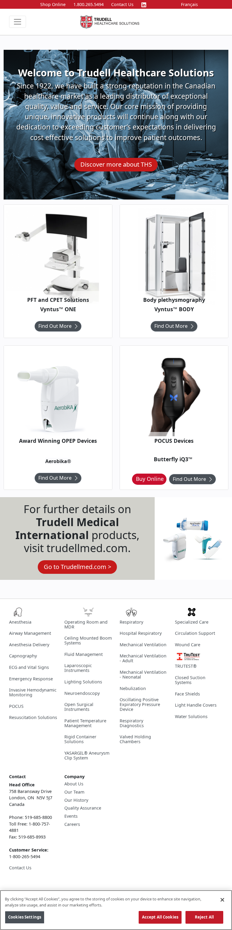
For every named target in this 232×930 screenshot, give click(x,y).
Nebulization (133, 688)
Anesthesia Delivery (29, 644)
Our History (76, 800)
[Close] (222, 899)
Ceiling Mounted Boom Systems (88, 640)
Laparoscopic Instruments (78, 668)
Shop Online (53, 4)
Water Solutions (191, 716)
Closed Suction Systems (190, 680)
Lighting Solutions (83, 682)
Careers (72, 824)
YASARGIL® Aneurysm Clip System (86, 755)
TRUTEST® (186, 666)
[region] (116, 910)
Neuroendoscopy (82, 693)
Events (71, 816)
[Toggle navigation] (17, 22)
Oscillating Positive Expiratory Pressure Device (140, 704)
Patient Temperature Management (85, 723)
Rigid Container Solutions (80, 739)
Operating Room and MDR (86, 624)
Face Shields (187, 694)
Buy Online (150, 478)
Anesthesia (20, 622)
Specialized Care (191, 622)
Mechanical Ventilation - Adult (143, 658)
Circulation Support (195, 633)
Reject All (204, 917)
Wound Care (187, 644)
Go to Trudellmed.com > (77, 567)
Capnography (23, 656)
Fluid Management (83, 654)
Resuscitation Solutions (33, 717)
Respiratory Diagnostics (132, 723)
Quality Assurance (82, 808)
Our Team (74, 792)
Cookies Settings (24, 917)
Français (189, 4)
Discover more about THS (116, 164)
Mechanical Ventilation (143, 644)
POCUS (16, 706)
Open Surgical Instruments (78, 706)
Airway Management (30, 633)
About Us (73, 783)
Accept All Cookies (160, 917)
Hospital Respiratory (141, 633)
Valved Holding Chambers (135, 739)
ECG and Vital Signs (29, 667)
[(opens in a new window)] (143, 4)
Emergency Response (31, 679)
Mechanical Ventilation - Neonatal (143, 674)
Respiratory (131, 622)
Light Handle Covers (196, 705)
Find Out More (55, 326)
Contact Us (122, 4)
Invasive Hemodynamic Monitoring (32, 692)
